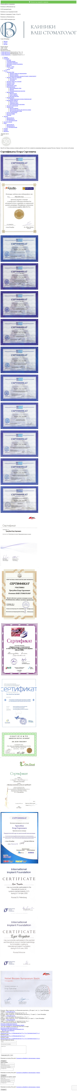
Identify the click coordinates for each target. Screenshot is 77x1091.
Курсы (8, 69)
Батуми (5, 44)
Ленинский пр (10, 117)
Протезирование (11, 87)
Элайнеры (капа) (14, 103)
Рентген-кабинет (14, 108)
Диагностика (10, 107)
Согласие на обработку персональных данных (12, 1025)
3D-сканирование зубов (16, 111)
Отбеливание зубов (12, 85)
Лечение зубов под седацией (14, 81)
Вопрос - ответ (10, 66)
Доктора (6, 116)
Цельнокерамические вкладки (17, 91)
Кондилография (11, 113)
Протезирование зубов (15, 88)
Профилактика (10, 97)
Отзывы (6, 128)
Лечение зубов (10, 72)
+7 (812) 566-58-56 (5, 54)
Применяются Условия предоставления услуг (12, 1029)
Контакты (6, 131)
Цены (5, 123)
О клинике (6, 58)
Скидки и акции (8, 121)
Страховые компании (12, 62)
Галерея (6, 130)
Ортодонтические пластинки (17, 104)
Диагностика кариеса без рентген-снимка (20, 109)
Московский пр (11, 119)
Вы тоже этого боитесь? (8, 1030)
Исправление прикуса (12, 100)
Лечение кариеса (14, 74)
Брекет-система (14, 101)
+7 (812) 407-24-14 (5, 53)
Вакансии (9, 65)
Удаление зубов (11, 82)
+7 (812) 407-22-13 (5, 52)
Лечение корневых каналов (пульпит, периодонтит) (23, 76)
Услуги (5, 70)
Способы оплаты (11, 61)
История (9, 60)
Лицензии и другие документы (15, 64)
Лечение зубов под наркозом (14, 77)
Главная (6, 57)
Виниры (12, 89)
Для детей (12, 80)
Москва (6, 41)
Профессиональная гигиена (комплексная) (20, 99)
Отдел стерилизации (12, 112)
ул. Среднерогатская (12, 120)
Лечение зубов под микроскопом (18, 73)
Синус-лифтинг (14, 95)
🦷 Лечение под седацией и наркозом (38, 2)
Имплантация (10, 92)
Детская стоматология (12, 105)
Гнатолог (9, 115)
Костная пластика (14, 96)
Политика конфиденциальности (9, 1023)
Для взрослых (13, 78)
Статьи (11, 68)
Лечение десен (10, 84)
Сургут (5, 42)
